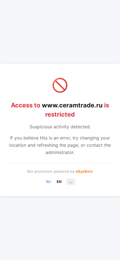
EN (59, 181)
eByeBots (84, 171)
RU (48, 181)
